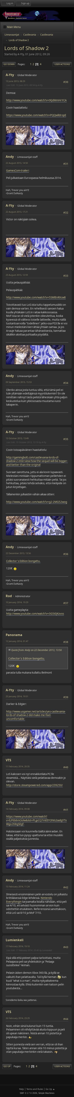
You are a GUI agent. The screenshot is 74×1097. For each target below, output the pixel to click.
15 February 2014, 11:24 (18, 886)
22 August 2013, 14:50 (17, 162)
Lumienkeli (14, 940)
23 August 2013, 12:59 (17, 274)
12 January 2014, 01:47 (17, 641)
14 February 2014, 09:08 (18, 808)
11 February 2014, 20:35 (18, 766)
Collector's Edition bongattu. (23, 561)
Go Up (7, 1066)
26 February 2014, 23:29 (18, 1018)
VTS (8, 760)
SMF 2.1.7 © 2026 (28, 1093)
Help (21, 1088)
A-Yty (10, 75)
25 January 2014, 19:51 (17, 696)
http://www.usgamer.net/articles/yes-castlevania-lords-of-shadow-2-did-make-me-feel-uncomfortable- (36, 715)
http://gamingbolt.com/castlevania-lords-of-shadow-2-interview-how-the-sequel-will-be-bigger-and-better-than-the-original (37, 461)
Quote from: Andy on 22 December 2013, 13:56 (36, 650)
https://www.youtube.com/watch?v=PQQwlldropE (36, 115)
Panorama (14, 635)
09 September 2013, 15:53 (19, 382)
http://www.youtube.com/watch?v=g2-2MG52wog (36, 502)
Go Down (9, 64)
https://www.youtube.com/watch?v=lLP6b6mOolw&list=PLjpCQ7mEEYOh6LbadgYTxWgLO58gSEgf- (36, 820)
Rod (9, 596)
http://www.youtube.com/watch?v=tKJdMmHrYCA (36, 100)
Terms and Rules (34, 1088)
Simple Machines (46, 1093)
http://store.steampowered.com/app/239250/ (34, 785)
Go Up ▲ (50, 1088)
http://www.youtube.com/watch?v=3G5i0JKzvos (35, 613)
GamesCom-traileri (17, 170)
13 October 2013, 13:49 (17, 438)
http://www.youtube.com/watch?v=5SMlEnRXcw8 (36, 297)
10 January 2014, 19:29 (17, 602)
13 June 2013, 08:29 (15, 81)
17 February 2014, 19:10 (18, 946)
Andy (10, 156)
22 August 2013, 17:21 (17, 211)
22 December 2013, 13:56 (18, 553)
